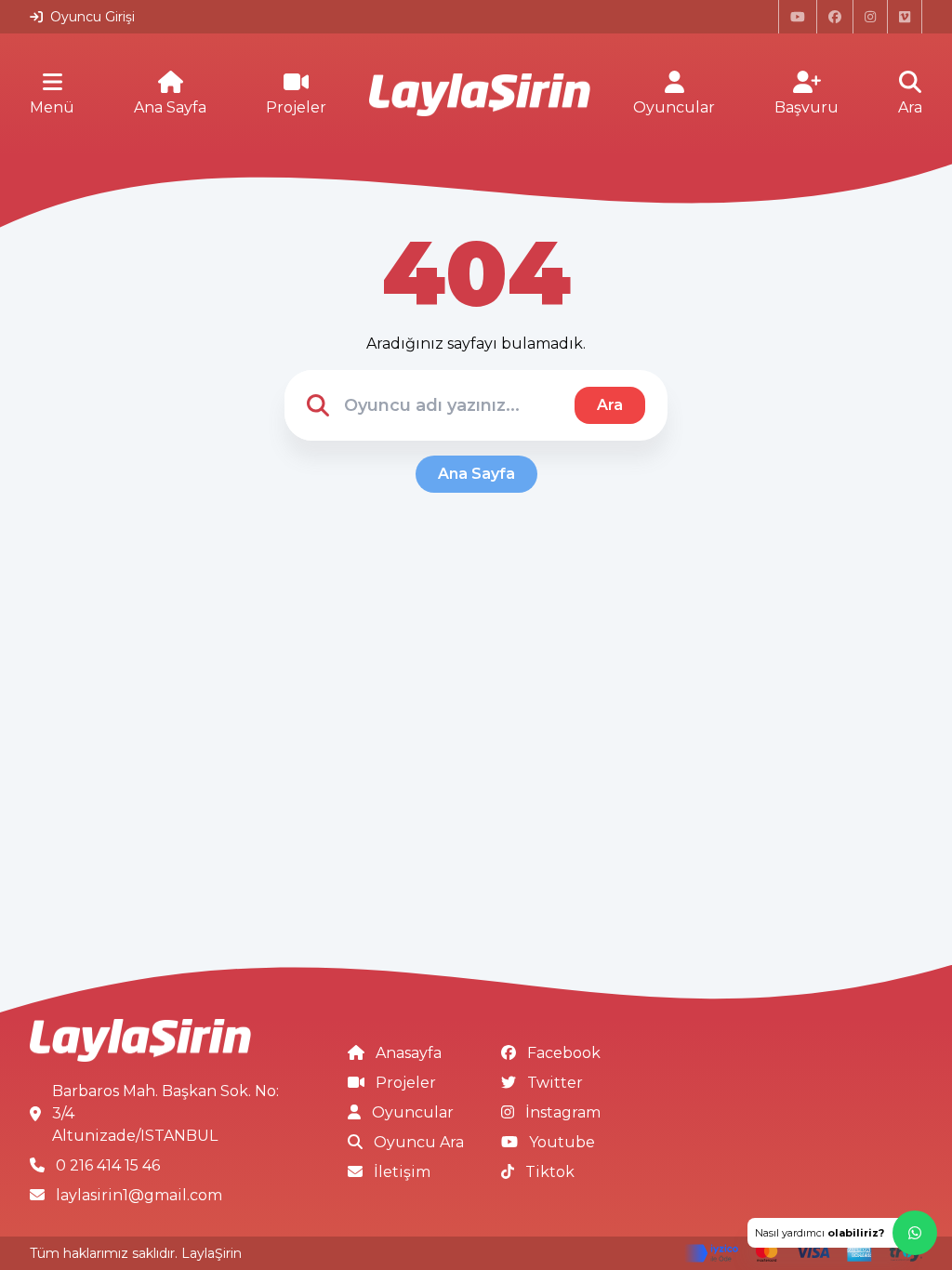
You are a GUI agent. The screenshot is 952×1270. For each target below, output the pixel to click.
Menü (52, 107)
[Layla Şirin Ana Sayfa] (479, 95)
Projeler (296, 107)
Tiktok (550, 1172)
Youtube (562, 1142)
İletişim (402, 1172)
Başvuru (806, 107)
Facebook (564, 1053)
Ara (910, 107)
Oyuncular (674, 107)
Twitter (555, 1082)
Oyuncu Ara (419, 1142)
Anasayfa (409, 1053)
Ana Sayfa (170, 107)
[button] (842, 1232)
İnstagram (563, 1112)
